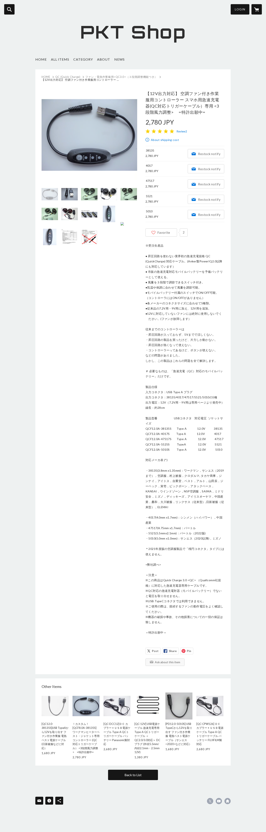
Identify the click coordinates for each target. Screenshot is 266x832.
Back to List (133, 775)
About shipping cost (165, 140)
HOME (41, 59)
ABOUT (103, 59)
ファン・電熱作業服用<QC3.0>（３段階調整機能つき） (121, 76)
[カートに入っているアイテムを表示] (256, 9)
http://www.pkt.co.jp (227, 801)
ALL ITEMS (60, 59)
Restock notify (209, 154)
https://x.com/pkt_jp (210, 801)
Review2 (182, 131)
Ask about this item (167, 662)
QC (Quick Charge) (67, 76)
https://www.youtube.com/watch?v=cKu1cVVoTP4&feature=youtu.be (219, 801)
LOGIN (240, 9)
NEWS (119, 59)
